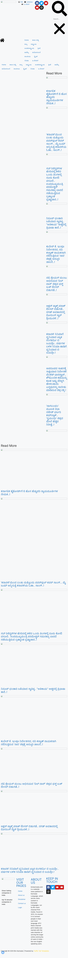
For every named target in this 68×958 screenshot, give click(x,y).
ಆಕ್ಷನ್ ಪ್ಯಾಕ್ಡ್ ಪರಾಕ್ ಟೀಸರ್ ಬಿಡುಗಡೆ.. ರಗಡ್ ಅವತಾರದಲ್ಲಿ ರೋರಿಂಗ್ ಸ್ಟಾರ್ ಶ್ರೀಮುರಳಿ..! (55, 312)
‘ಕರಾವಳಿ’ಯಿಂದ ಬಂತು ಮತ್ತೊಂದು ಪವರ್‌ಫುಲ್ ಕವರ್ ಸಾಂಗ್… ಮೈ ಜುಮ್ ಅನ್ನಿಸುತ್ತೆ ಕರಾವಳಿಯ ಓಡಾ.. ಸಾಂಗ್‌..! (56, 142)
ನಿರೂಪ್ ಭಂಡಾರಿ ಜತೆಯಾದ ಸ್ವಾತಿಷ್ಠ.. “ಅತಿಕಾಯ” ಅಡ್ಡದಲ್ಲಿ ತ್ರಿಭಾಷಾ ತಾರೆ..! (56, 223)
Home (26, 40)
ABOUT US (36, 881)
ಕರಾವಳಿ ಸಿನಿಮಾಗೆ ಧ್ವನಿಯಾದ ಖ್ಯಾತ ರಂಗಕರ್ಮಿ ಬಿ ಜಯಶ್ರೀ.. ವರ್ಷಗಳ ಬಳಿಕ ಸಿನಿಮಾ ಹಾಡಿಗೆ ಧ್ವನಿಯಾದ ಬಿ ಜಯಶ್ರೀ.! (56, 343)
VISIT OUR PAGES (21, 883)
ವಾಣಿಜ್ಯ (26, 52)
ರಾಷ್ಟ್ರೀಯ (33, 44)
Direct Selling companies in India (6, 893)
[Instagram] (41, 7)
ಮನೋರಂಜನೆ (36, 52)
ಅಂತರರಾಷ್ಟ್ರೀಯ (29, 48)
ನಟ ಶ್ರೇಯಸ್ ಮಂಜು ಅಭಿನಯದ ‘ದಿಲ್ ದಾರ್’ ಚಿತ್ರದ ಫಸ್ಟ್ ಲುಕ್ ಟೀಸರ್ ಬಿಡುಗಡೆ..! (56, 284)
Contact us (22, 903)
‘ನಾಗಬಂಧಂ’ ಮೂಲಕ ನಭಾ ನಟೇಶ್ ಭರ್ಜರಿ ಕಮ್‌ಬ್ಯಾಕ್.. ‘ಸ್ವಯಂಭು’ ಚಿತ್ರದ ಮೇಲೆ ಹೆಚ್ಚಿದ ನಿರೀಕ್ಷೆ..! (54, 415)
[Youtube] (46, 3)
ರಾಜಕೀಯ (27, 56)
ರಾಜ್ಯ (25, 44)
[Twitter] (41, 3)
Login (20, 907)
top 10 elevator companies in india (7, 902)
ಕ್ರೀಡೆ (39, 48)
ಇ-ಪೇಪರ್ (35, 60)
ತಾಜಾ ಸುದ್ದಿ (35, 40)
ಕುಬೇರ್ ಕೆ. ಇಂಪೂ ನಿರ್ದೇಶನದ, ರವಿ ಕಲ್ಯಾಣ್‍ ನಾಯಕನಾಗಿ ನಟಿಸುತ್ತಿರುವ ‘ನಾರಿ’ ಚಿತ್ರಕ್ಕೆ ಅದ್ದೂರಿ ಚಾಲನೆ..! (56, 254)
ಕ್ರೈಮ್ (36, 56)
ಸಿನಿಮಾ (26, 60)
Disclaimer (21, 899)
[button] (59, 9)
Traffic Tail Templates (41, 951)
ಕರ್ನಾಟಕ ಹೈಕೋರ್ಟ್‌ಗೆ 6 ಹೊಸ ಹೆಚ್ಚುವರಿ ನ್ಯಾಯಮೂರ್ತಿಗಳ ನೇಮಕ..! (29, 493)
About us (21, 895)
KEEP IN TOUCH (52, 880)
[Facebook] (37, 3)
